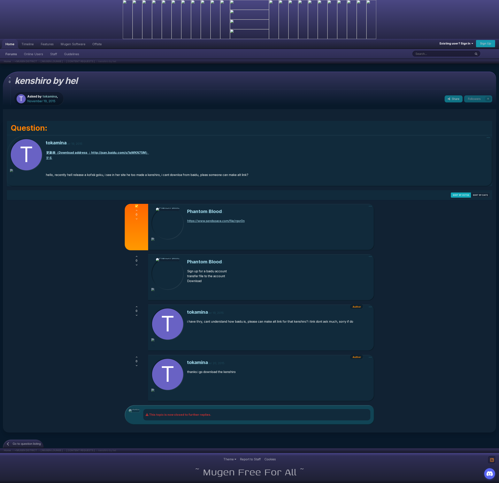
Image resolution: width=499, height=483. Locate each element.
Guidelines (71, 54)
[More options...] (488, 137)
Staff (53, 54)
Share (454, 99)
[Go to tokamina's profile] (21, 98)
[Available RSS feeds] (492, 460)
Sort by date (480, 195)
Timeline (27, 44)
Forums (11, 54)
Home (9, 44)
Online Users (33, 54)
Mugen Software (73, 44)
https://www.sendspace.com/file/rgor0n (216, 221)
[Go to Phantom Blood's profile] (167, 223)
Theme (228, 459)
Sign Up (485, 43)
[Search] (476, 54)
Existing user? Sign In (456, 43)
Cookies (270, 459)
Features (47, 44)
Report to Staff (250, 459)
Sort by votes (461, 195)
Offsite (97, 44)
